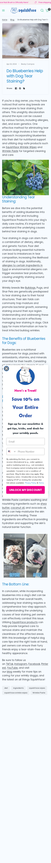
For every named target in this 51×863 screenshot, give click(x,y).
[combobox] (11, 451)
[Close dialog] (6, 368)
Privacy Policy (30, 483)
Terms (41, 483)
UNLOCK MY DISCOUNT (25, 490)
